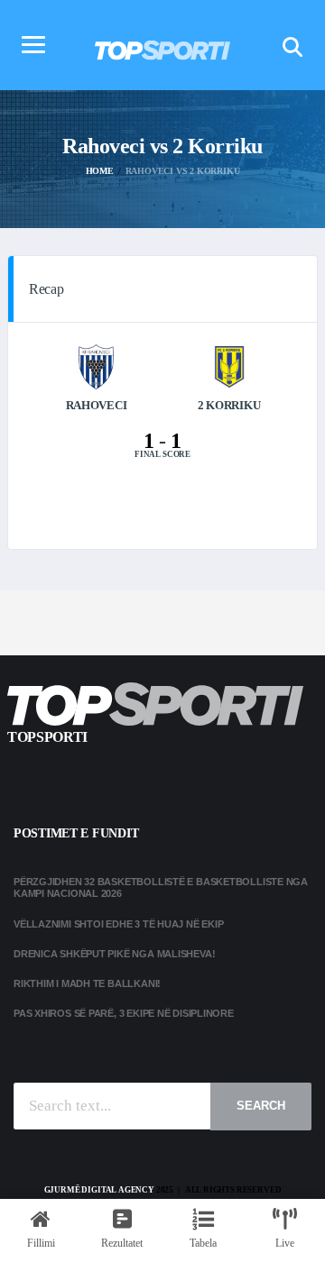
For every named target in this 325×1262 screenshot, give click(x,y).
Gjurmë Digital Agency (99, 1189)
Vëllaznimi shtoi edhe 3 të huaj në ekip (118, 924)
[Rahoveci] (96, 365)
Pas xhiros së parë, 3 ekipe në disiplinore (124, 1013)
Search (261, 1105)
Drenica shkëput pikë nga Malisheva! (114, 953)
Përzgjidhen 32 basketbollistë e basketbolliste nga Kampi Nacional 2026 (161, 887)
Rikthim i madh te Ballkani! (87, 983)
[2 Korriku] (229, 365)
